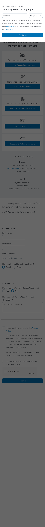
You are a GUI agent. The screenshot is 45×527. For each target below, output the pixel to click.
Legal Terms (10, 26)
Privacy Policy (9, 29)
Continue (22, 35)
